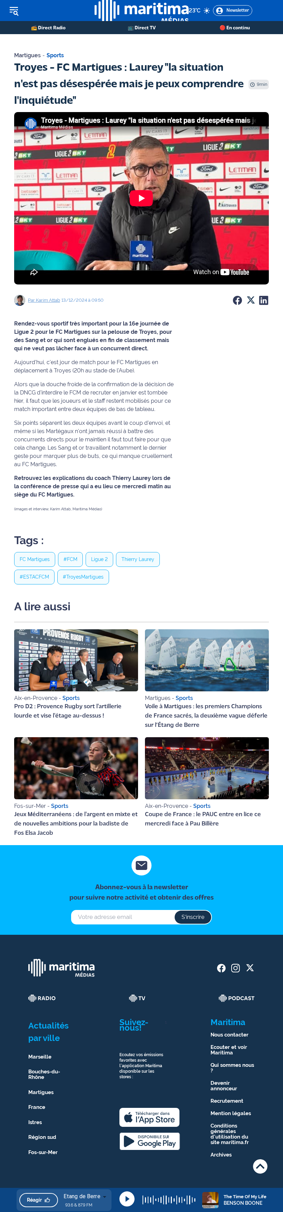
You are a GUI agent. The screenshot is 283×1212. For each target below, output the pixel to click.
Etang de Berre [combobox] (82, 1196)
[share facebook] (221, 968)
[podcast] (237, 998)
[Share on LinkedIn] (263, 300)
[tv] (137, 998)
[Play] (127, 1199)
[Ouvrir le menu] (47, 10)
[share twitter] (250, 968)
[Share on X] (250, 300)
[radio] (42, 998)
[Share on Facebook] (237, 300)
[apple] (149, 1117)
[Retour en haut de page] (260, 1166)
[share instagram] (236, 968)
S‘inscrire (193, 917)
